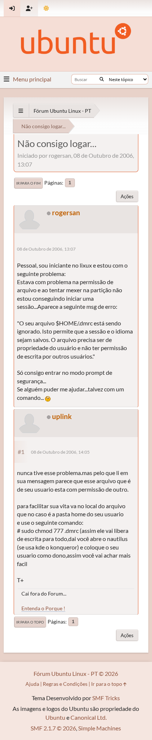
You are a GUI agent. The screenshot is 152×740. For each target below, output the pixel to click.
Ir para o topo (30, 622)
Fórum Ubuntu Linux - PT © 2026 (76, 673)
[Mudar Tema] (46, 8)
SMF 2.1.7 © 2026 (53, 728)
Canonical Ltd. (88, 717)
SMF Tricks (106, 697)
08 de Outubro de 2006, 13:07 (46, 249)
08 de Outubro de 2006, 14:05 (60, 452)
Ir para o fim (28, 183)
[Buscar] (101, 79)
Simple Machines (99, 728)
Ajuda (32, 684)
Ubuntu (55, 717)
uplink (62, 416)
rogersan (66, 212)
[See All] (20, 111)
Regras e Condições (65, 684)
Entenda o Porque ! (43, 608)
